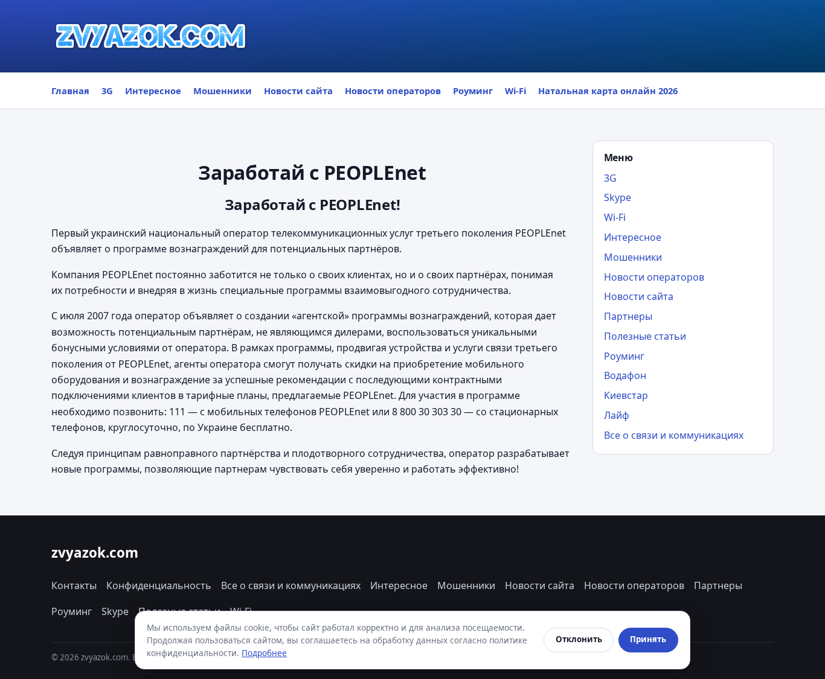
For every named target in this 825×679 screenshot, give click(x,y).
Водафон (625, 375)
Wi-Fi (515, 90)
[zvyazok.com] (151, 36)
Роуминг (473, 90)
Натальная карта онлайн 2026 (608, 90)
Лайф (616, 415)
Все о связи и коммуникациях (673, 435)
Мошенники (222, 90)
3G (107, 90)
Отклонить (579, 639)
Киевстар (626, 395)
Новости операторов (393, 90)
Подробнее (264, 652)
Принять (648, 639)
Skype (617, 197)
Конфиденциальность (158, 585)
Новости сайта (298, 90)
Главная (70, 90)
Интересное (153, 90)
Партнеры (628, 316)
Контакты (74, 585)
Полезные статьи (645, 336)
